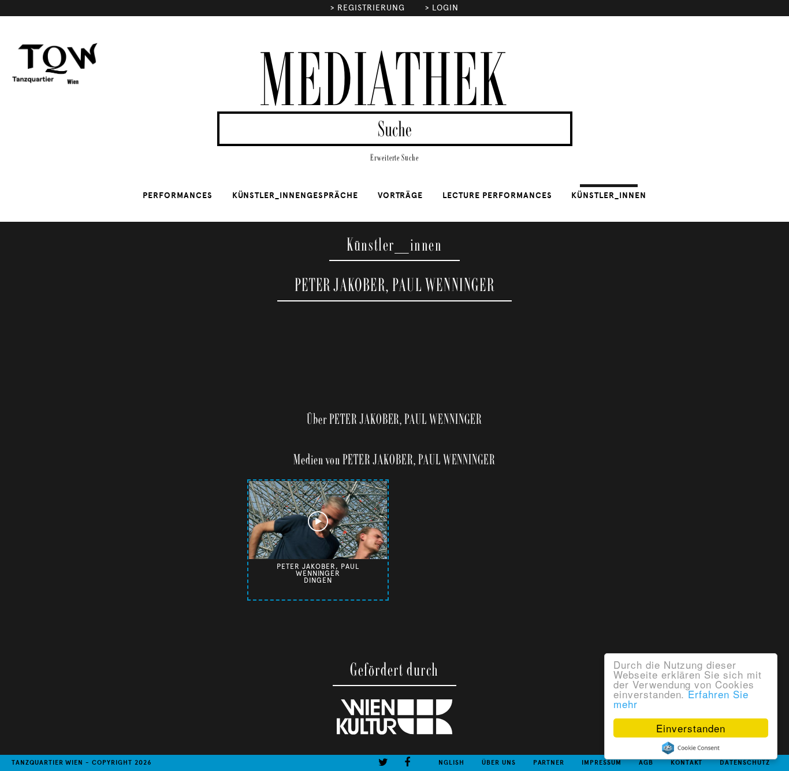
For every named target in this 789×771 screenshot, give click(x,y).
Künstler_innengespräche (295, 195)
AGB (646, 762)
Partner (549, 762)
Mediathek (382, 82)
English (449, 762)
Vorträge (400, 195)
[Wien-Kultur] (394, 732)
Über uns (499, 762)
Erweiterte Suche (394, 157)
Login (445, 8)
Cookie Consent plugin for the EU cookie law (691, 748)
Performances (178, 195)
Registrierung (370, 8)
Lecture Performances (497, 195)
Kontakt (687, 762)
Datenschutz (745, 762)
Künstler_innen (608, 195)
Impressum (601, 762)
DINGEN (318, 580)
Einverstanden (690, 728)
